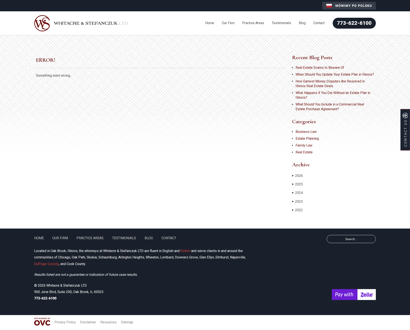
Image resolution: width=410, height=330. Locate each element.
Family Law (304, 145)
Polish (185, 251)
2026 (297, 176)
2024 (297, 193)
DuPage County (46, 264)
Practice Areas (253, 23)
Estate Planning (307, 138)
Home (209, 23)
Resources (108, 322)
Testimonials (281, 23)
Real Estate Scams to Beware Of (320, 68)
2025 (297, 184)
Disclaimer (88, 322)
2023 (297, 201)
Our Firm (228, 23)
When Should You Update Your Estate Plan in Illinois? (335, 74)
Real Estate (304, 152)
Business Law (306, 132)
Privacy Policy (65, 322)
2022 (297, 210)
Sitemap (127, 322)
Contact (319, 23)
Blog (302, 23)
